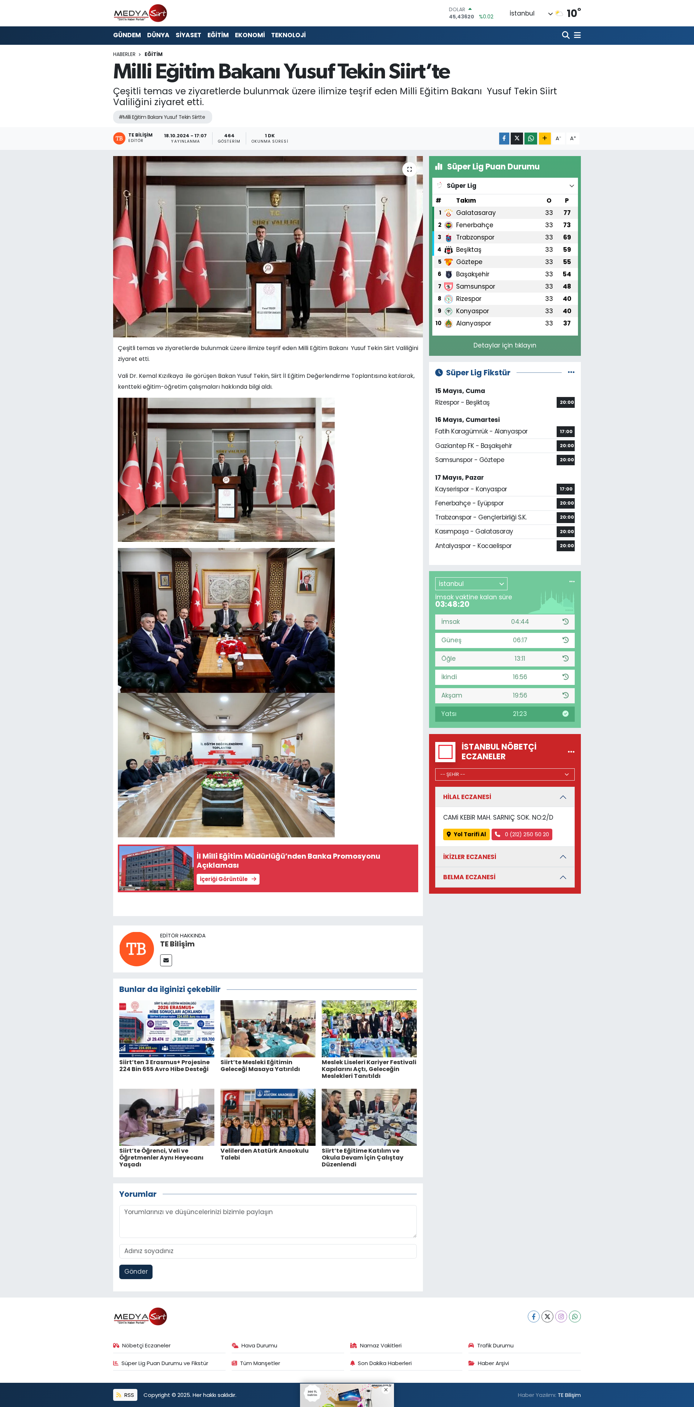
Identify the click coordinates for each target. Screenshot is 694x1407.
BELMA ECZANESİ (469, 877)
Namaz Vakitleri (381, 1345)
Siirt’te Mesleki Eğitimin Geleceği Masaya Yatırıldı (260, 1065)
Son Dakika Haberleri (385, 1363)
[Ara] (566, 35)
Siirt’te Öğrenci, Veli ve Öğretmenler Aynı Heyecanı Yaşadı (161, 1158)
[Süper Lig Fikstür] (571, 372)
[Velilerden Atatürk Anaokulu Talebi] (268, 1116)
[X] (547, 1316)
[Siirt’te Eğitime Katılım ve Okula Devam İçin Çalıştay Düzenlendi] (369, 1116)
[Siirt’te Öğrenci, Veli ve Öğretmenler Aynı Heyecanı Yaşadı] (166, 1116)
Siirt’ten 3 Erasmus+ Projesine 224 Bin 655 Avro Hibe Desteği (164, 1065)
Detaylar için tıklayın (505, 345)
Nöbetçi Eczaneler (146, 1345)
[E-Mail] (166, 960)
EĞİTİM (218, 35)
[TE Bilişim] (136, 948)
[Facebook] (534, 1316)
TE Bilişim (177, 944)
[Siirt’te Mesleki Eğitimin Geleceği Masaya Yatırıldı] (268, 1028)
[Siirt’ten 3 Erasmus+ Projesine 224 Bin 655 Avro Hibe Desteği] (166, 1028)
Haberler (124, 54)
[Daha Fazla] (545, 138)
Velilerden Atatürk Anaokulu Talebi (264, 1154)
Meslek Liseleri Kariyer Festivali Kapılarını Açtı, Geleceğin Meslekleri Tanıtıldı (369, 1069)
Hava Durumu (259, 1345)
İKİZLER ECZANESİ (469, 857)
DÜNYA (158, 35)
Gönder (136, 1271)
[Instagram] (561, 1316)
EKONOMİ (250, 35)
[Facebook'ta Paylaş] (504, 138)
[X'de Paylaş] (517, 138)
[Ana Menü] (576, 35)
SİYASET (188, 35)
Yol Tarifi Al (470, 834)
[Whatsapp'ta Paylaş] (530, 138)
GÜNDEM (127, 35)
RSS (128, 1395)
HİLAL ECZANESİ (467, 797)
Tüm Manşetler (260, 1363)
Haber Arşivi (493, 1363)
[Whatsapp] (575, 1316)
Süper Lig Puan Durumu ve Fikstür (164, 1363)
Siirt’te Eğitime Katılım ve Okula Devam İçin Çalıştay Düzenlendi (362, 1158)
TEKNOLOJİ (288, 35)
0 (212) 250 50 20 (526, 834)
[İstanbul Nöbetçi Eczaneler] (571, 751)
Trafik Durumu (495, 1345)
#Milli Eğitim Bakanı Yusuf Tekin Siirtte (162, 117)
